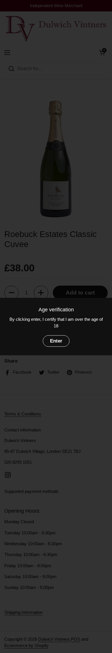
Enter (56, 341)
